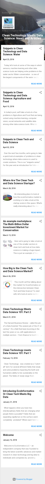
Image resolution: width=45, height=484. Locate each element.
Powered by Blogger (24, 479)
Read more (36, 84)
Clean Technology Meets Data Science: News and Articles (22, 37)
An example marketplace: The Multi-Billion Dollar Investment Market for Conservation (17, 226)
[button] (40, 49)
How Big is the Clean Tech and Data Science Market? (18, 270)
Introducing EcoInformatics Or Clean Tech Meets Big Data (18, 393)
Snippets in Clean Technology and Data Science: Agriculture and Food (17, 97)
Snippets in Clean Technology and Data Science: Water (15, 51)
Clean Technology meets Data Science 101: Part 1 (17, 352)
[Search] (41, 5)
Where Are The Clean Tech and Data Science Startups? (19, 182)
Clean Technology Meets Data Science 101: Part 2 (17, 311)
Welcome (8, 434)
